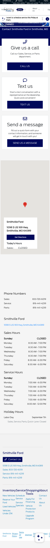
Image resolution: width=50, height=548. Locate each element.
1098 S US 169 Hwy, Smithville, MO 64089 (24, 325)
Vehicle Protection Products (31, 509)
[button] (25, 204)
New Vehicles (9, 496)
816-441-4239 (39, 303)
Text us (25, 104)
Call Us (25, 66)
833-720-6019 (39, 299)
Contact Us (14, 459)
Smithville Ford (7, 535)
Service (21, 490)
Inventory (9, 490)
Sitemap (28, 535)
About (43, 490)
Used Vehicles (9, 506)
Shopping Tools (32, 492)
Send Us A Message (25, 143)
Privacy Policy (15, 535)
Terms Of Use (21, 534)
